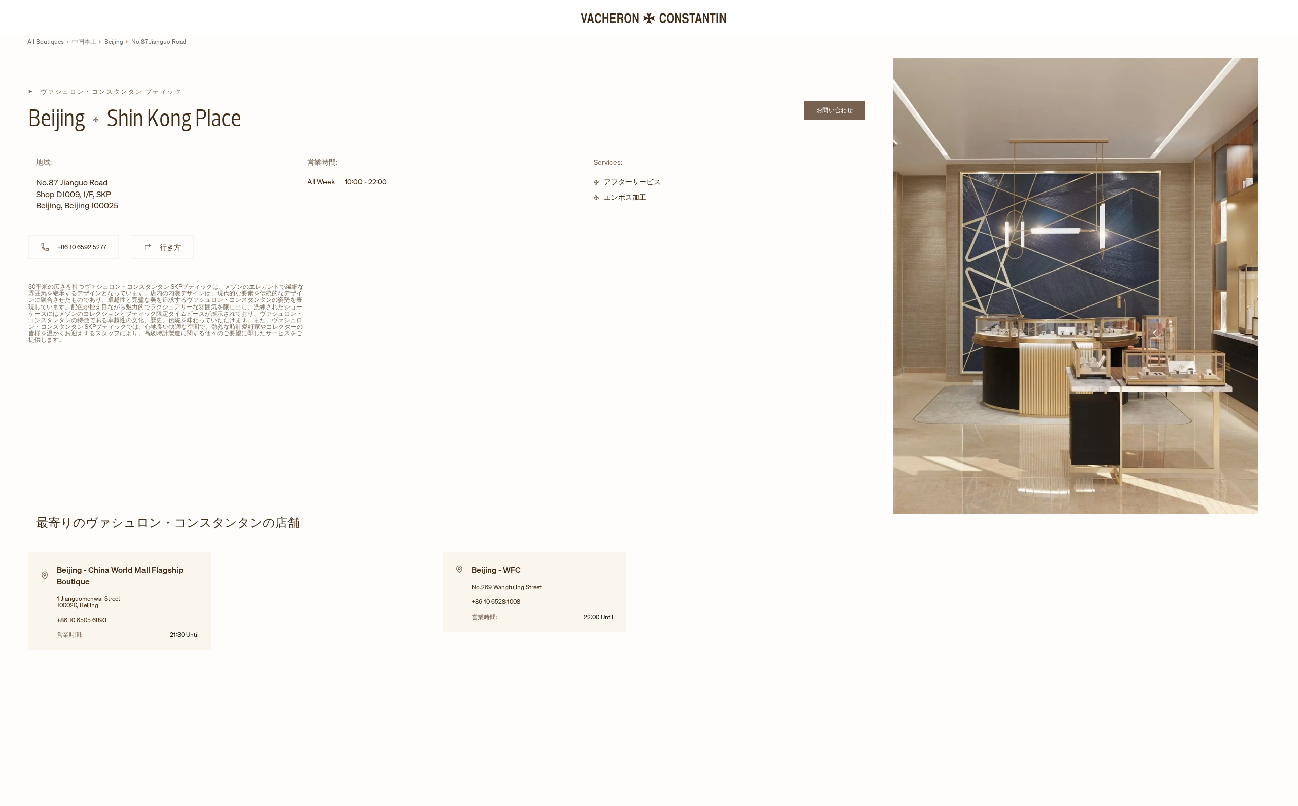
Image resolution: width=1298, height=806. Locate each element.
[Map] (575, 361)
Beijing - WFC (496, 569)
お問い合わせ (840, 111)
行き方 (170, 247)
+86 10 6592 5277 (81, 247)
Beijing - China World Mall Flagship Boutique (120, 575)
